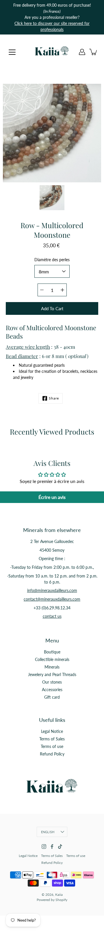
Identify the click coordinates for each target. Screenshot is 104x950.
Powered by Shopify (52, 900)
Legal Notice (52, 731)
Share (54, 398)
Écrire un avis (52, 497)
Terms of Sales (52, 738)
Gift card (52, 697)
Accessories (52, 689)
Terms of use (52, 746)
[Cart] (93, 52)
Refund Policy (52, 753)
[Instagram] (44, 846)
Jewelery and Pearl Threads (52, 674)
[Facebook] (52, 846)
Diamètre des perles (52, 259)
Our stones (52, 682)
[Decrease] (42, 290)
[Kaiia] (52, 51)
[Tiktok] (60, 846)
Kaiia (59, 894)
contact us (52, 616)
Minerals (52, 666)
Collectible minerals (52, 659)
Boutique (52, 651)
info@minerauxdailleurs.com (52, 590)
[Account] (82, 52)
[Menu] (12, 52)
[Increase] (62, 290)
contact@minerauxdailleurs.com (52, 599)
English (48, 832)
